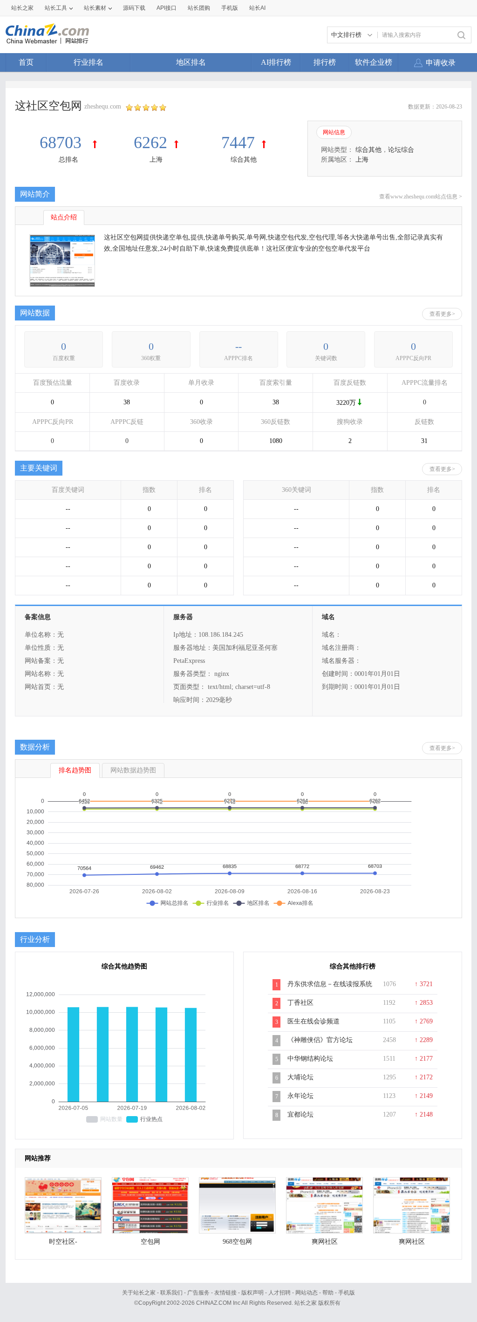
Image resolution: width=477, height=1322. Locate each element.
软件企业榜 (373, 62)
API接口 (167, 8)
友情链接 (225, 1292)
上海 (156, 159)
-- (238, 346)
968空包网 (237, 1241)
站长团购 (199, 8)
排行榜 (324, 62)
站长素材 (95, 8)
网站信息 (334, 132)
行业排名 (88, 62)
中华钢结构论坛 (310, 1058)
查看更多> (442, 314)
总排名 (68, 159)
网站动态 (306, 1292)
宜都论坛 (300, 1114)
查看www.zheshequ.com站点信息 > (420, 196)
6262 (150, 142)
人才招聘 (279, 1292)
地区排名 (191, 62)
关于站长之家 (139, 1292)
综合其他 (244, 159)
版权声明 (252, 1292)
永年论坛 (300, 1095)
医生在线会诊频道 (313, 1021)
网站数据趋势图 (133, 770)
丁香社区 (300, 1002)
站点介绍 (64, 217)
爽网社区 (325, 1241)
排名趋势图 (75, 770)
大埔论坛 (300, 1077)
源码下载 (134, 8)
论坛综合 (401, 149)
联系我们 (171, 1292)
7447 (238, 142)
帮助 (328, 1292)
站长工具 (56, 8)
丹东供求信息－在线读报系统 (329, 984)
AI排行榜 (276, 62)
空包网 (150, 1241)
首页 (26, 62)
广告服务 (198, 1292)
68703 (63, 142)
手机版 (346, 1292)
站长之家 (22, 8)
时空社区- (63, 1241)
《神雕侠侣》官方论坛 (320, 1039)
